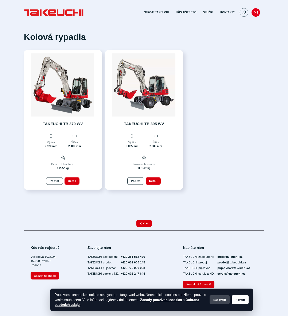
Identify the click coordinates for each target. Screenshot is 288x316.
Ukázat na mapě (45, 275)
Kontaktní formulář (198, 284)
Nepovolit (219, 299)
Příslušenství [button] (186, 12)
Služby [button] (208, 12)
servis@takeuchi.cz (231, 273)
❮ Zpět (144, 223)
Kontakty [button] (227, 12)
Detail (72, 181)
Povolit (240, 299)
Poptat (54, 181)
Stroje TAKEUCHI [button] (156, 12)
